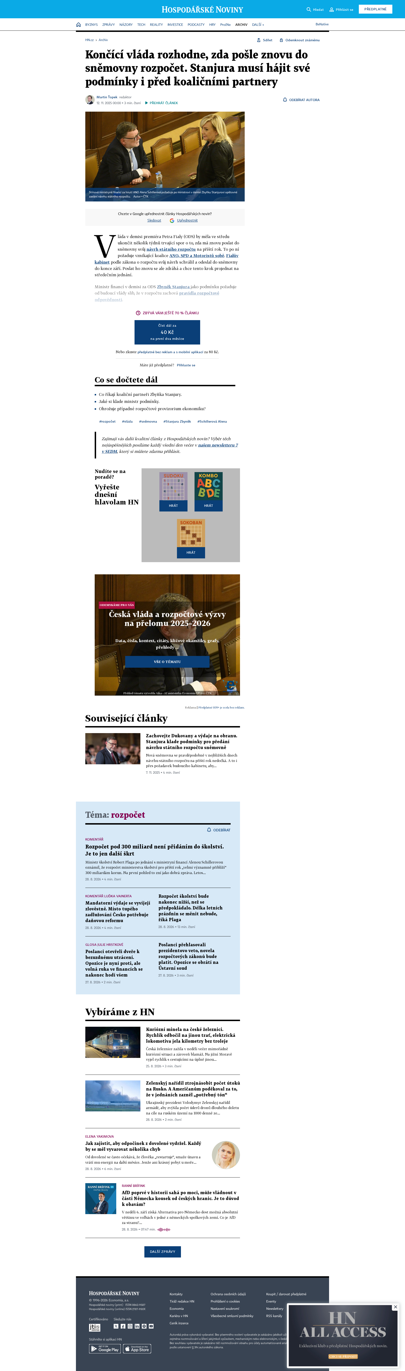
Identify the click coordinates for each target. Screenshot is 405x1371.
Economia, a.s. (119, 1300)
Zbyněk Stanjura (174, 286)
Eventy (271, 1301)
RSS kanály (274, 1316)
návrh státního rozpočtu (171, 249)
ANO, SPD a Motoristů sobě (196, 255)
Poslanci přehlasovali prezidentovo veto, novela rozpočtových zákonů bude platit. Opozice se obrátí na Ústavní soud (188, 956)
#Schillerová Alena (212, 421)
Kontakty (176, 1294)
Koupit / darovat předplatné (286, 1294)
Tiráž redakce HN (182, 1301)
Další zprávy (162, 1252)
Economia (177, 1308)
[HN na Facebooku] (123, 1326)
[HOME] (78, 25)
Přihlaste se (186, 365)
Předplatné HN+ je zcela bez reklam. (221, 707)
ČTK (145, 196)
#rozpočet (107, 421)
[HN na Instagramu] (130, 1326)
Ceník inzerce (179, 1323)
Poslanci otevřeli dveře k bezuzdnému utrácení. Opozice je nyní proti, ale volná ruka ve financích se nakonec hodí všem (114, 963)
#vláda (127, 421)
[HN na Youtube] (151, 1326)
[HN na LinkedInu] (137, 1326)
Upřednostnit (187, 220)
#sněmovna (148, 421)
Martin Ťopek (107, 97)
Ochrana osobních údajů (228, 1294)
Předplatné (375, 9)
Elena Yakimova (99, 1136)
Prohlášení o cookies (225, 1301)
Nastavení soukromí (225, 1308)
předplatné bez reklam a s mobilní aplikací (170, 352)
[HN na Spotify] (144, 1326)
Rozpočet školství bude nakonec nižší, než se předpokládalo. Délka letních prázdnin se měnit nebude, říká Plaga (190, 908)
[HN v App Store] (137, 1348)
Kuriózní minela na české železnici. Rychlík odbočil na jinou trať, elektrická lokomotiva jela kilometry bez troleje (190, 1035)
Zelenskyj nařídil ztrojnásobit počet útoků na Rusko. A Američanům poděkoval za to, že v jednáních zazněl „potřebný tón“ (193, 1089)
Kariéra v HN (179, 1316)
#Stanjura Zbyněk (177, 421)
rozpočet (128, 815)
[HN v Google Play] (105, 1348)
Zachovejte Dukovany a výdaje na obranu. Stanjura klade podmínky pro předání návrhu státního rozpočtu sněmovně (191, 742)
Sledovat (154, 220)
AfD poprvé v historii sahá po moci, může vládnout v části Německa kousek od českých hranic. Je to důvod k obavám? (180, 1199)
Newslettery (274, 1308)
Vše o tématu (167, 662)
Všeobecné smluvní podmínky (232, 1316)
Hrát (173, 505)
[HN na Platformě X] (116, 1326)
